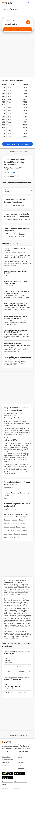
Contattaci (4, 784)
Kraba (18, 537)
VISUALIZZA (21, 205)
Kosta (10, 534)
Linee (19, 754)
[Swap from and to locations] (28, 22)
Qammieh (24, 534)
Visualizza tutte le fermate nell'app (17, 144)
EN (4, 766)
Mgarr (5, 498)
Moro (5, 534)
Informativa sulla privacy (20, 782)
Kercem (18, 530)
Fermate (20, 762)
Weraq (18, 527)
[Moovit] (7, 3)
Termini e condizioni (7, 782)
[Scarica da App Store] (19, 773)
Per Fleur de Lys (8, 487)
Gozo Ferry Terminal (10, 509)
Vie (19, 759)
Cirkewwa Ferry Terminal (18, 523)
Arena (23, 527)
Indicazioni (21, 768)
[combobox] (17, 20)
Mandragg (17, 534)
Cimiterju (6, 523)
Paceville (14, 520)
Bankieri (6, 527)
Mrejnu (21, 520)
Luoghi (20, 757)
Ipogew (25, 530)
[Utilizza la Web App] (7, 777)
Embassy (7, 530)
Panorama (12, 537)
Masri (5, 537)
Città (19, 765)
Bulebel (12, 527)
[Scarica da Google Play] (7, 773)
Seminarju (7, 520)
